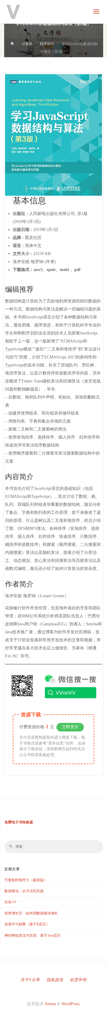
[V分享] (13, 11)
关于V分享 (30, 980)
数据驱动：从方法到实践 (24, 891)
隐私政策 (55, 980)
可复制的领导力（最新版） (25, 880)
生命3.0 (10, 902)
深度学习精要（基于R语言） (27, 924)
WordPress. (71, 1004)
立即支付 (70, 727)
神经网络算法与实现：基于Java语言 (32, 935)
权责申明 (78, 980)
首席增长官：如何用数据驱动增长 (31, 913)
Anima (49, 1004)
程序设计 (47, 44)
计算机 (27, 44)
